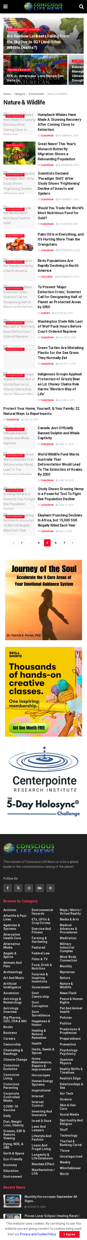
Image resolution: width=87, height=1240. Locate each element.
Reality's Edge (70, 1078)
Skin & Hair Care (68, 1106)
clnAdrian (47, 135)
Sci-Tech (66, 1093)
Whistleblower (70, 1168)
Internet (38, 1096)
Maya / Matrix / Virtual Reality (70, 911)
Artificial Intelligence (12, 985)
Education (11, 1171)
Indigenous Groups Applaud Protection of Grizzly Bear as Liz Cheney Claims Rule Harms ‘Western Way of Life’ (60, 384)
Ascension (11, 993)
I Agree (69, 1234)
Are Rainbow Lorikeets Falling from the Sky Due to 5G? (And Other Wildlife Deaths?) (38, 42)
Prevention (68, 1044)
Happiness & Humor (41, 1023)
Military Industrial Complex (67, 947)
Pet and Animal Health (71, 1010)
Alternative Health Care (12, 936)
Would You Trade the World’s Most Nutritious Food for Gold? (60, 213)
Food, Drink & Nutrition (42, 966)
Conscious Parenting (11, 1085)
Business (10, 1033)
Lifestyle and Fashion (41, 1137)
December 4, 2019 (68, 135)
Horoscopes (41, 1075)
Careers (9, 1038)
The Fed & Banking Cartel (71, 1143)
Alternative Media (11, 945)
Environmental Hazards (23, 29)
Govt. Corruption (40, 1004)
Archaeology (12, 972)
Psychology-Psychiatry (69, 1052)
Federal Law (41, 953)
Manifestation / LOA (43, 1171)
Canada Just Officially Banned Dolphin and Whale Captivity (58, 433)
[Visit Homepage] (43, 6)
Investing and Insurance (42, 1113)
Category (19, 94)
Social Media (69, 1114)
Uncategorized (71, 1156)
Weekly (65, 1162)
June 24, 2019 (66, 480)
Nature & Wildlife (19, 70)
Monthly (66, 966)
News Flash (68, 993)
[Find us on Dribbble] (50, 888)
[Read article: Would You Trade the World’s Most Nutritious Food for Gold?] (19, 217)
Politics (65, 1023)
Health (36, 1043)
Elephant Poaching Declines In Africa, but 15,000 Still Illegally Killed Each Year (60, 520)
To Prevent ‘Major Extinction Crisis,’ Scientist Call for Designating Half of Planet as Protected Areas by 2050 (60, 297)
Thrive (64, 1150)
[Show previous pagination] (13, 542)
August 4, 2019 (66, 400)
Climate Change (15, 1059)
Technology (68, 1135)
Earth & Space (13, 1153)
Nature (65, 978)
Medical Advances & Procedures (68, 928)
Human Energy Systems (42, 1082)
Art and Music (13, 978)
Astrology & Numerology (12, 1000)
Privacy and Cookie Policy (38, 1234)
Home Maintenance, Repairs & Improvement (42, 1064)
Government (41, 987)
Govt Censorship (40, 994)
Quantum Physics (66, 1061)
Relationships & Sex (71, 1085)
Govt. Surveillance (41, 1013)
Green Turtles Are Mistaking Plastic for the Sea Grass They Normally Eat (60, 353)
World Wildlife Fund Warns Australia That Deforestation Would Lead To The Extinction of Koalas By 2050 (60, 464)
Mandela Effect (43, 1164)
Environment (36, 94)
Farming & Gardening (39, 939)
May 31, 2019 (65, 531)
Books (8, 1027)
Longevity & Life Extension (42, 1156)
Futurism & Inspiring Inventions (40, 977)
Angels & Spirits (10, 955)
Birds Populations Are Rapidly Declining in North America (58, 266)
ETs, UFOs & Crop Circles (41, 921)
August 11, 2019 (67, 364)
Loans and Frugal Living (41, 1147)
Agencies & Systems (11, 927)
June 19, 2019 (66, 505)
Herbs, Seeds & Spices (43, 1051)
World (64, 1174)
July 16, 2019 (30, 419)
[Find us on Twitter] (18, 888)
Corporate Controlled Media (11, 1097)
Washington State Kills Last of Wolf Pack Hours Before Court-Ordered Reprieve (60, 326)
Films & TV (40, 959)
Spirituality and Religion (71, 1122)
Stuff (64, 1129)
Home (6, 94)
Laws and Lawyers (39, 1128)
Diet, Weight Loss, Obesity (13, 1123)
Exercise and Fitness (41, 930)
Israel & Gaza (41, 1121)
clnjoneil (47, 277)
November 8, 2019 (68, 165)
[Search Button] (81, 6)
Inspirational (41, 1090)
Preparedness (70, 1038)
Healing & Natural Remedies (39, 1034)
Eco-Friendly (14, 288)
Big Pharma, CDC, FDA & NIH (15, 1019)
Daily (7, 1116)
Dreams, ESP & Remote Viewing (14, 1134)
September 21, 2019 (68, 277)
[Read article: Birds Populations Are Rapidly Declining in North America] (19, 269)
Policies (66, 1017)
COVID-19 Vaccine (10, 1108)
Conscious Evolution (11, 1067)
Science (66, 1099)
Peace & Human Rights (71, 1000)
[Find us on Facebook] (7, 888)
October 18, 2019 (68, 224)
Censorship (12, 1044)
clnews (45, 313)
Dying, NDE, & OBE (13, 1145)
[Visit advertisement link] (43, 600)
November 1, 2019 (68, 199)
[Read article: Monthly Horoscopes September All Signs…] (12, 1201)
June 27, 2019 (66, 444)
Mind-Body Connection (68, 958)
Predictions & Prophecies (70, 1031)
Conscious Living (11, 1076)
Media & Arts (69, 919)
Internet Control (38, 1103)
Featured (38, 947)
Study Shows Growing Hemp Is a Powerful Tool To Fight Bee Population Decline (60, 494)
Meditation (68, 938)
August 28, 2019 (63, 313)
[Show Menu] (5, 6)
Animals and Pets (12, 964)
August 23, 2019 (67, 337)
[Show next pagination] (72, 542)
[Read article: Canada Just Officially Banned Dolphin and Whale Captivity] (19, 437)
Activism (9, 910)
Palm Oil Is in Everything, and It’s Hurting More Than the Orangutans (60, 239)
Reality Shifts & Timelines (71, 1070)
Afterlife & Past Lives (15, 917)
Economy (10, 1165)
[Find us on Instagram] (29, 888)
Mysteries (67, 972)
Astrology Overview (10, 1010)
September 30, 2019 (69, 250)
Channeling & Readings (13, 1052)
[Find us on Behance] (39, 888)
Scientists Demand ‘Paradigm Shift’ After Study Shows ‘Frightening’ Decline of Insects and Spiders (59, 183)
